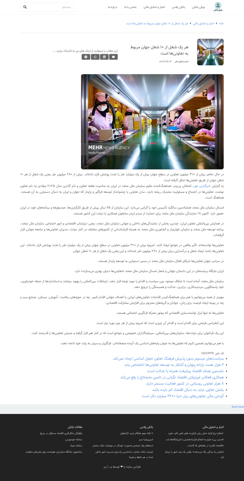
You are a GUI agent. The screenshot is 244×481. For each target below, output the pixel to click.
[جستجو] (25, 7)
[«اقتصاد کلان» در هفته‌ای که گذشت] (193, 445)
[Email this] (113, 57)
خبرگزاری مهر (202, 185)
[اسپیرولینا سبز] (122, 439)
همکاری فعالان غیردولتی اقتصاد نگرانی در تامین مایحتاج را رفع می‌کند (172, 377)
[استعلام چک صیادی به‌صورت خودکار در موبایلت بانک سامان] (122, 445)
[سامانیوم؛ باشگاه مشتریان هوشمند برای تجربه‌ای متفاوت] (51, 452)
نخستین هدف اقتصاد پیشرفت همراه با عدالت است (185, 371)
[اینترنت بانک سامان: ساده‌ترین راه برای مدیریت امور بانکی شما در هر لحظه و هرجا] (122, 454)
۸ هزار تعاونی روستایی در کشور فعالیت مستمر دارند (185, 384)
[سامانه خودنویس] (51, 439)
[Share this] (104, 57)
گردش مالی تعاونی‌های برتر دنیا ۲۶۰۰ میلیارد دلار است (183, 396)
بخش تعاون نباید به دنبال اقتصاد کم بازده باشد (188, 390)
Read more (238, 407)
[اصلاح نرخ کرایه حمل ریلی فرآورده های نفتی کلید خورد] (193, 433)
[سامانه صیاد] (51, 445)
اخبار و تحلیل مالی (181, 61)
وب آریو (108, 467)
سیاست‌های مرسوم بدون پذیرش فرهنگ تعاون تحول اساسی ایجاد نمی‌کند (168, 359)
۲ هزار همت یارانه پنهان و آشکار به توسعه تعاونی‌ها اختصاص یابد (174, 365)
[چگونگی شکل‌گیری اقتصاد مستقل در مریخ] (51, 433)
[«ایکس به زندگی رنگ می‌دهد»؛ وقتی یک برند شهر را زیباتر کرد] (193, 454)
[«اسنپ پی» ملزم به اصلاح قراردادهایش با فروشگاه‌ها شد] (193, 439)
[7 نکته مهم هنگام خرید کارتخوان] (122, 433)
